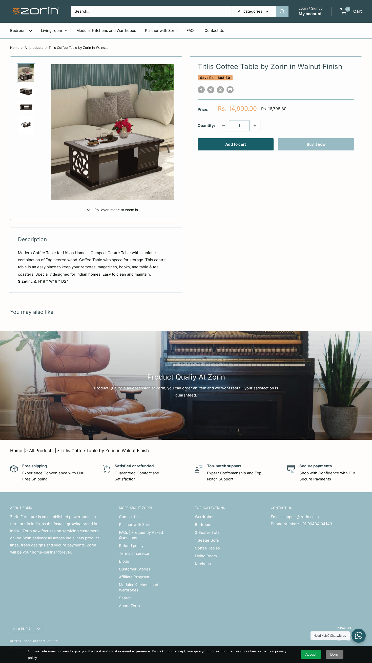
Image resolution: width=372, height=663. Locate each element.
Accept (310, 654)
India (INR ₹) (22, 629)
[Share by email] (230, 89)
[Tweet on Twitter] (220, 89)
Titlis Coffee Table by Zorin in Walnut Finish (104, 450)
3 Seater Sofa (207, 532)
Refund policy (131, 545)
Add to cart (235, 144)
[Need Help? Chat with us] (359, 636)
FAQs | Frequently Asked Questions (141, 535)
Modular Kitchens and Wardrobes (106, 30)
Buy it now (316, 144)
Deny (334, 654)
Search (125, 597)
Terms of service (134, 553)
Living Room (206, 556)
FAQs (191, 30)
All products (34, 48)
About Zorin (129, 605)
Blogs (124, 561)
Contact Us (214, 30)
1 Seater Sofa (207, 540)
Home (14, 48)
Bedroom (18, 30)
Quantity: (206, 125)
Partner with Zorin (161, 30)
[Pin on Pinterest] (210, 89)
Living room (51, 30)
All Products (41, 450)
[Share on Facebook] (201, 89)
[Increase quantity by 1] (255, 125)
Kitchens (203, 563)
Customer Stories (135, 569)
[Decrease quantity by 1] (223, 125)
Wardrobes (204, 516)
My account (310, 13)
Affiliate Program (134, 576)
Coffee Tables (207, 548)
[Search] (282, 11)
